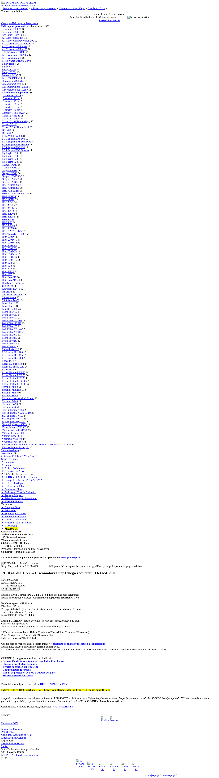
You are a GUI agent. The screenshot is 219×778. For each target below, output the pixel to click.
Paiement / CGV (9, 723)
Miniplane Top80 (10, 300)
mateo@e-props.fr (70, 557)
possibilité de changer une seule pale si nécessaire (79, 643)
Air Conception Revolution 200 (18, 40)
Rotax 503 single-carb (13, 366)
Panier (4, 746)
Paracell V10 (8, 303)
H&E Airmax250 (10, 190)
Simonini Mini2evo (11, 389)
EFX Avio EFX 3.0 (12, 135)
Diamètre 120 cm (11, 98)
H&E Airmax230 (10, 187)
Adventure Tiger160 (12, 34)
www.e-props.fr (170, 775)
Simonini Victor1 (10, 407)
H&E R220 (8, 219)
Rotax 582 (7, 369)
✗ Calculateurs (9, 525)
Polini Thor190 (9, 317)
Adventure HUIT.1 (11, 32)
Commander (17, 5)
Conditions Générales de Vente (17, 734)
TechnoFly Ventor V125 (14, 424)
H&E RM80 (8, 228)
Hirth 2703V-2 (9, 242)
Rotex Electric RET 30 (13, 378)
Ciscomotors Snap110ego (15, 89)
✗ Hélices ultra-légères (13, 483)
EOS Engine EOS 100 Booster (17, 141)
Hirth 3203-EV (9, 248)
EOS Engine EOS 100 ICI (15, 144)
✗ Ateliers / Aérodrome (13, 468)
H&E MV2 (7, 205)
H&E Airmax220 (10, 185)
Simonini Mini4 (10, 395)
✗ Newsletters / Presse (13, 471)
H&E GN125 (9, 196)
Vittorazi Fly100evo (12, 438)
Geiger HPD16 (9, 173)
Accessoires (7, 453)
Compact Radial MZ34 (13, 112)
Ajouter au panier (10, 589)
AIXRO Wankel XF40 (13, 52)
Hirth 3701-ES (9, 257)
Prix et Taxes (7, 732)
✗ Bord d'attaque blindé (13, 516)
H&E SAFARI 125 (12, 231)
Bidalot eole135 (10, 75)
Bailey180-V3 (9, 69)
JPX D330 (7, 285)
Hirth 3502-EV (9, 251)
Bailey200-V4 (9, 72)
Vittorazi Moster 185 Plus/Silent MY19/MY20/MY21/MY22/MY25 (36, 444)
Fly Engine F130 (10, 156)
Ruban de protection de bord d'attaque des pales (29, 672)
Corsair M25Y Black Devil (15, 127)
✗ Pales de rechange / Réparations (19, 498)
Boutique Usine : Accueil (15, 8)
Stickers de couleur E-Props (18, 675)
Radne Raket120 (10, 349)
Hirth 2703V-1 (9, 239)
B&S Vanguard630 (11, 58)
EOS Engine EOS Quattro (15, 150)
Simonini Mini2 (10, 386)
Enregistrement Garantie (13, 737)
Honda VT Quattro (11, 283)
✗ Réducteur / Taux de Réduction (18, 492)
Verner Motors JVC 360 (14, 427)
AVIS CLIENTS (64, 706)
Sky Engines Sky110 (12, 418)
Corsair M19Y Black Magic (16, 121)
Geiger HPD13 (9, 170)
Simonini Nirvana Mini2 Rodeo (18, 398)
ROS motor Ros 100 (12, 352)
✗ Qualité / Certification (13, 519)
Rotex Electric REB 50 (13, 375)
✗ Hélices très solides (12, 486)
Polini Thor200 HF (11, 332)
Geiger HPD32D (10, 179)
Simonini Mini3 (10, 392)
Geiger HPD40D (10, 182)
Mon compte (29, 5)
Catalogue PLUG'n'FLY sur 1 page (19, 456)
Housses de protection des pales (20, 664)
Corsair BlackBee (11, 115)
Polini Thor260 (9, 340)
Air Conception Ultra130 (14, 49)
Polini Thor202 (9, 335)
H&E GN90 (8, 199)
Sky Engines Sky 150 (13, 410)
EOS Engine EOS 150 (13, 147)
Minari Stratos (9, 297)
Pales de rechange (10, 450)
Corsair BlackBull (11, 118)
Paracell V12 (8, 306)
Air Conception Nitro (13, 37)
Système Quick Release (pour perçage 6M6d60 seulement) (34, 661)
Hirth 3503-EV (9, 254)
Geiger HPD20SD (11, 176)
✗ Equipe (6, 465)
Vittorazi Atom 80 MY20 (14, 430)
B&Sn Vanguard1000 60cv (15, 60)
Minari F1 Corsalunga (13, 294)
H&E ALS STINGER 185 (15, 193)
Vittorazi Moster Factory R (15, 447)
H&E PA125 (8, 210)
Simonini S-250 (10, 404)
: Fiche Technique (19, 477)
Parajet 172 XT (9, 309)
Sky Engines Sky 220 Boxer (16, 412)
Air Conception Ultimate (14, 46)
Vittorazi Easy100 (11, 436)
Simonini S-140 (10, 401)
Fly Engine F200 (10, 159)
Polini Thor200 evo (12, 329)
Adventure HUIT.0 (11, 29)
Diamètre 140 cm (11, 110)
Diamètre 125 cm (11, 101)
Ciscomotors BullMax (13, 81)
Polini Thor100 (9, 311)
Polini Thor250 (9, 337)
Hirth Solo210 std (11, 280)
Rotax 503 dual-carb (12, 363)
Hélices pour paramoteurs (43, 8)
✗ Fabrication (8, 510)
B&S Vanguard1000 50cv (15, 55)
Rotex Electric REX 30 (13, 381)
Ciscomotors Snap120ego (72, 8)
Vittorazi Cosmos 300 (13, 433)
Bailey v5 (7, 66)
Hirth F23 (7, 262)
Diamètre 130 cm (11, 104)
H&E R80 (7, 222)
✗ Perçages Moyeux (12, 495)
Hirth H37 (7, 274)
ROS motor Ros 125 (12, 355)
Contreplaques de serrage (17, 669)
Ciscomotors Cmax (11, 84)
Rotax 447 (7, 361)
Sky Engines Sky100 (12, 415)
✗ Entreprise (8, 462)
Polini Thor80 (9, 346)
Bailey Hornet (9, 63)
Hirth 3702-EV (9, 260)
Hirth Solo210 (9, 277)
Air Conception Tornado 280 (16, 43)
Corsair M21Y (9, 124)
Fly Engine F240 (10, 161)
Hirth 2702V (8, 236)
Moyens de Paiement (11, 729)
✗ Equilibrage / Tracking (14, 513)
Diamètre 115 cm (96, 8)
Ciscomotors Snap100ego (15, 86)
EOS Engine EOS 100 (13, 138)
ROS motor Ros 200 (12, 358)
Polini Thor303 (9, 343)
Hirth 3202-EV (9, 245)
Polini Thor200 (9, 326)
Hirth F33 (7, 265)
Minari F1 (7, 291)
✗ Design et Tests (10, 507)
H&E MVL (8, 208)
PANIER (6, 5)
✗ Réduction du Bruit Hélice (16, 522)
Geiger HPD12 (9, 167)
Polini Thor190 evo (12, 320)
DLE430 (6, 133)
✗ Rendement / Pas (11, 489)
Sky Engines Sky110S (13, 421)
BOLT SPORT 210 (12, 78)
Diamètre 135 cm (11, 107)
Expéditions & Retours (12, 743)
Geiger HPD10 (9, 164)
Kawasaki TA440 (11, 288)
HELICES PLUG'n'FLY (53, 684)
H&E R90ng (8, 225)
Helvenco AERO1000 (13, 234)
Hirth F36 (7, 268)
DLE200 (6, 130)
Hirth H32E (8, 271)
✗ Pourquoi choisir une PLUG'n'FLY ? (21, 480)
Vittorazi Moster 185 (12, 441)
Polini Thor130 (9, 314)
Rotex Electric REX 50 (13, 384)
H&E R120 (8, 213)
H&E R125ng (9, 216)
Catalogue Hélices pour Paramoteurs (19, 23)
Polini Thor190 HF (11, 323)
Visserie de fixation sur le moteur (20, 666)
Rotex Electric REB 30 (13, 372)
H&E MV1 (7, 202)
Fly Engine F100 (10, 153)
